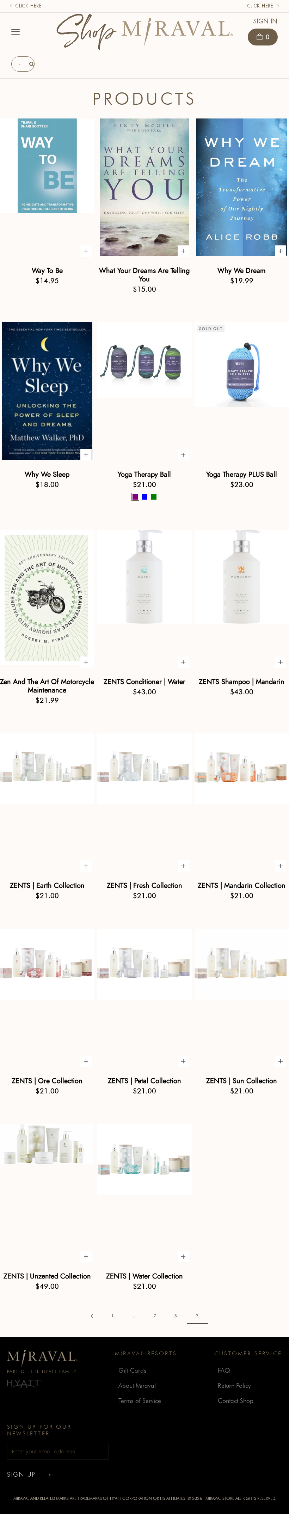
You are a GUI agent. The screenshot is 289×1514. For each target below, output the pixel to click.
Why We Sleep (47, 474)
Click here (29, 6)
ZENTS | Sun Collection (241, 1081)
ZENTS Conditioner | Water (144, 682)
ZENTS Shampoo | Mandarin (241, 682)
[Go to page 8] (91, 1316)
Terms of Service (139, 1400)
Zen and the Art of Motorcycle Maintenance (47, 686)
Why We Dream (241, 271)
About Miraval (137, 1385)
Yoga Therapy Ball (144, 474)
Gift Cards (132, 1370)
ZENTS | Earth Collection (47, 885)
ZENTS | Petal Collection (144, 1081)
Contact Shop (235, 1400)
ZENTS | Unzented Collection (47, 1276)
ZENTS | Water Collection (144, 1276)
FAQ (224, 1370)
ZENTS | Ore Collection (47, 1081)
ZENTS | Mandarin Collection (241, 885)
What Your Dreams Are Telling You (144, 275)
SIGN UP (21, 1475)
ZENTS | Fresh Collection (144, 885)
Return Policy (234, 1385)
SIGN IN (265, 21)
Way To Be (47, 271)
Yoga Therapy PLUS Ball (241, 474)
